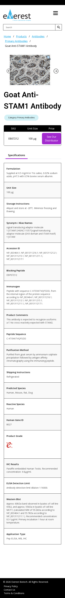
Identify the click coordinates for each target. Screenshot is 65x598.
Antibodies (38, 36)
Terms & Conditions (14, 593)
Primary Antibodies (16, 41)
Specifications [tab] (16, 155)
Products (21, 36)
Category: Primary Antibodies (21, 117)
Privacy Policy (11, 586)
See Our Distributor (51, 138)
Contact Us (9, 589)
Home (7, 36)
